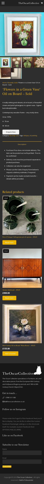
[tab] (22, 144)
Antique (26, 135)
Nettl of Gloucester (26, 480)
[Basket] (42, 3)
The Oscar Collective (24, 477)
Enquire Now (11, 132)
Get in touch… (9, 393)
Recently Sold (12, 83)
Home (4, 83)
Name (4, 449)
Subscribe (7, 466)
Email (4, 458)
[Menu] (3, 3)
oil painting (33, 135)
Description (22, 144)
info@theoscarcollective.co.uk (13, 401)
